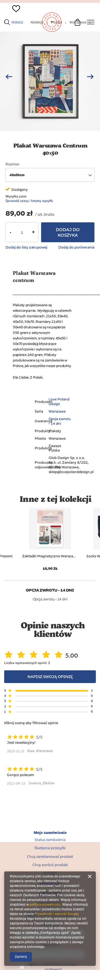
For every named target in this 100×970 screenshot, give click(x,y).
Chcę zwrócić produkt (50, 865)
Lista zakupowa (13, 18)
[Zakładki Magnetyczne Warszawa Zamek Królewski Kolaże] (50, 528)
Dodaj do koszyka (68, 232)
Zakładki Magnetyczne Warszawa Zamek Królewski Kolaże (50, 556)
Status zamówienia (50, 840)
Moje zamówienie (50, 832)
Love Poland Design (59, 401)
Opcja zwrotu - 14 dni (60, 421)
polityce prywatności (45, 904)
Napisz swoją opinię (50, 676)
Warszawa (57, 411)
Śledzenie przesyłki (50, 848)
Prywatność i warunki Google (56, 914)
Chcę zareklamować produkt (50, 857)
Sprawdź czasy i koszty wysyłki (29, 201)
